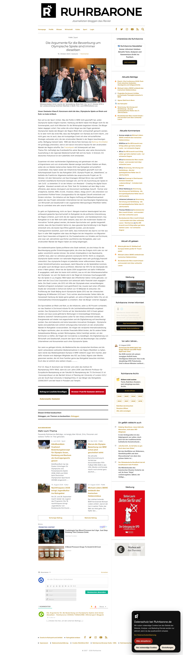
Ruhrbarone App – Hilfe (128, 643)
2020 (133, 401)
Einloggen (75, 416)
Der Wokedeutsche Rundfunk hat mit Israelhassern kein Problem (131, 463)
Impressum (44, 643)
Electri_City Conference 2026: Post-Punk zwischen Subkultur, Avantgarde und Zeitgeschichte (131, 83)
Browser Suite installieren (129, 328)
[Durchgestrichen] (56, 586)
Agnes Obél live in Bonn (126, 100)
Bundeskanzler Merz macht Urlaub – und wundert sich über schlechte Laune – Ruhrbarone (131, 220)
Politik (51, 29)
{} (71, 586)
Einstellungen (167, 647)
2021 (126, 401)
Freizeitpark (69, 147)
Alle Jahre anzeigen (123, 411)
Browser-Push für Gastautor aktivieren (87, 392)
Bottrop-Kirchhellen (100, 142)
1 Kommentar (84, 54)
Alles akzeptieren (143, 641)
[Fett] (47, 586)
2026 (119, 396)
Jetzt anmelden (129, 62)
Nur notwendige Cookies (146, 647)
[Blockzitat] (65, 586)
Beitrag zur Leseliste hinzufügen (53, 392)
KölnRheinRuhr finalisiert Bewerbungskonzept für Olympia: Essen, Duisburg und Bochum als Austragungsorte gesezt (61, 452)
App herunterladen (130, 323)
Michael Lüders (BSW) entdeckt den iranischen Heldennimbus (130, 89)
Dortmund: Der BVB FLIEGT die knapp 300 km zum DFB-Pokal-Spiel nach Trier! (130, 349)
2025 (126, 396)
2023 (140, 396)
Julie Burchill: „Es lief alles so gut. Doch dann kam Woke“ (130, 447)
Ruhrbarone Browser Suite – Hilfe (104, 643)
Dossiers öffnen (122, 408)
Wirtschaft (69, 29)
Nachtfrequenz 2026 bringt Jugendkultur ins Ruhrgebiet (60, 490)
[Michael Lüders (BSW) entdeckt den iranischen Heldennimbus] (81, 488)
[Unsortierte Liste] (62, 586)
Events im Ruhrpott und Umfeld (51, 637)
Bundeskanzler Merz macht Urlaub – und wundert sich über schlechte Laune (131, 117)
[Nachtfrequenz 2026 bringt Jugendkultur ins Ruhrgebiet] (44, 488)
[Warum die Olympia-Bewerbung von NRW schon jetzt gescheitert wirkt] (81, 444)
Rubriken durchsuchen (124, 406)
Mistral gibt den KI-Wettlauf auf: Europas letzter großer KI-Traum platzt (130, 248)
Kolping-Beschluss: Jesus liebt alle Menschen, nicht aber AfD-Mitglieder (131, 429)
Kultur (78, 29)
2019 (140, 401)
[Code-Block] (68, 586)
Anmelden (104, 572)
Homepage (42, 29)
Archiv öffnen (130, 391)
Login (92, 29)
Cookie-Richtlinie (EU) (80, 643)
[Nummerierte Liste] (59, 586)
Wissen (59, 29)
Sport (85, 29)
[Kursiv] (50, 586)
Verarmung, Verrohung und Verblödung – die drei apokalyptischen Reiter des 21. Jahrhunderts (128, 109)
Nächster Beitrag (91, 518)
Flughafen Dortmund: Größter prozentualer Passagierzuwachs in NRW (130, 95)
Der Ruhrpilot (122, 104)
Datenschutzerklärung (60, 643)
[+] (74, 586)
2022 (119, 401)
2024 (133, 396)
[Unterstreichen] (53, 586)
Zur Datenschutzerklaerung (145, 635)
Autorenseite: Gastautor (50, 399)
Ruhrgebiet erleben (73, 637)
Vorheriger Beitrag (55, 518)
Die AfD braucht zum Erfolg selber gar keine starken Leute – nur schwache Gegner (130, 145)
